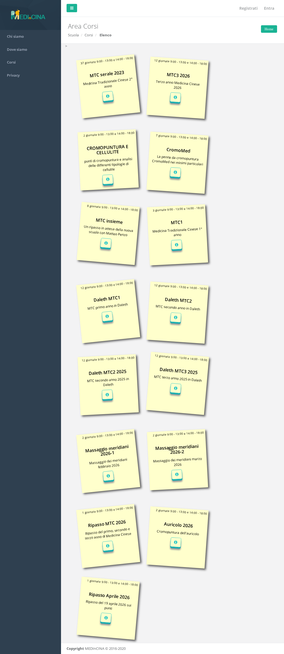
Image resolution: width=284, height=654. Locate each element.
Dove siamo (17, 49)
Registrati (248, 8)
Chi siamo (15, 36)
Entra (269, 8)
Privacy (13, 75)
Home (269, 29)
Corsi (11, 62)
